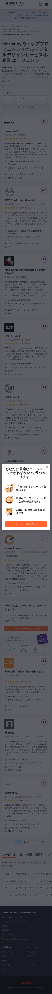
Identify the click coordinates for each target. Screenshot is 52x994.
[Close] (47, 467)
